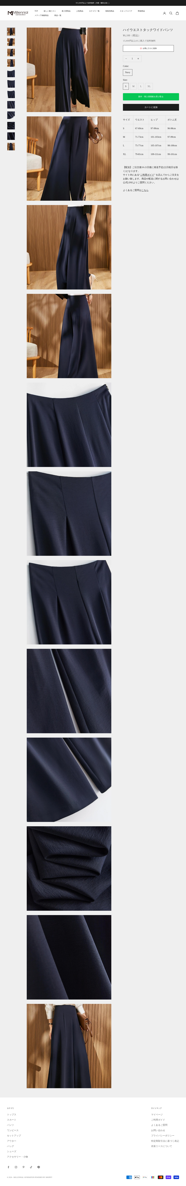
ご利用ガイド (147, 175)
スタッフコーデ (126, 11)
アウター (11, 1141)
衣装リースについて (161, 1146)
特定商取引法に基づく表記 (165, 1141)
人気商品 (79, 11)
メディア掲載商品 (42, 15)
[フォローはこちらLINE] (38, 1167)
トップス (11, 1114)
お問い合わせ (158, 1130)
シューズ (11, 1151)
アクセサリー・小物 (17, 1157)
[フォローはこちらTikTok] (31, 1167)
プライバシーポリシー (162, 1135)
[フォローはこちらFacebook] (8, 1167)
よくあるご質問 (159, 1125)
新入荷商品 (66, 11)
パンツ (10, 1125)
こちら (145, 190)
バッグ (10, 1146)
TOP (36, 11)
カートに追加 (151, 107)
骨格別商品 (109, 11)
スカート (11, 1120)
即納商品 (141, 11)
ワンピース (13, 1130)
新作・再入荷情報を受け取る (151, 97)
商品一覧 (57, 15)
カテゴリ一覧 (94, 11)
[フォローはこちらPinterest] (23, 1167)
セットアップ (14, 1135)
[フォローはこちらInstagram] (16, 1167)
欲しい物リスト (50, 11)
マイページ (157, 1114)
